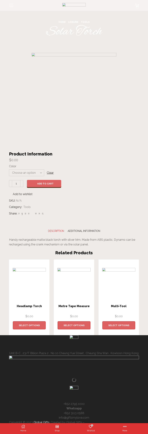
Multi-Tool (119, 306)
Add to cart (45, 183)
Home (62, 22)
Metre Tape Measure (74, 306)
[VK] (25, 213)
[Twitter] (19, 213)
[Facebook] (22, 213)
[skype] (42, 213)
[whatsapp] (39, 213)
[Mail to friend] (32, 213)
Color (12, 166)
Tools (85, 22)
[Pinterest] (28, 213)
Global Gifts (41, 422)
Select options (29, 325)
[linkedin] (36, 213)
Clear (50, 172)
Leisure (73, 22)
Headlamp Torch (29, 306)
